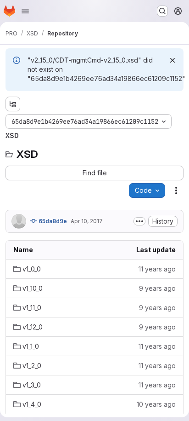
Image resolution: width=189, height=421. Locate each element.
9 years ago (157, 288)
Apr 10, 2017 (87, 221)
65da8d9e (52, 221)
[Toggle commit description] (139, 221)
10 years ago (156, 404)
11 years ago (157, 269)
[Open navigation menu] (25, 11)
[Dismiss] (172, 60)
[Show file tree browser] (13, 104)
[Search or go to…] (162, 11)
